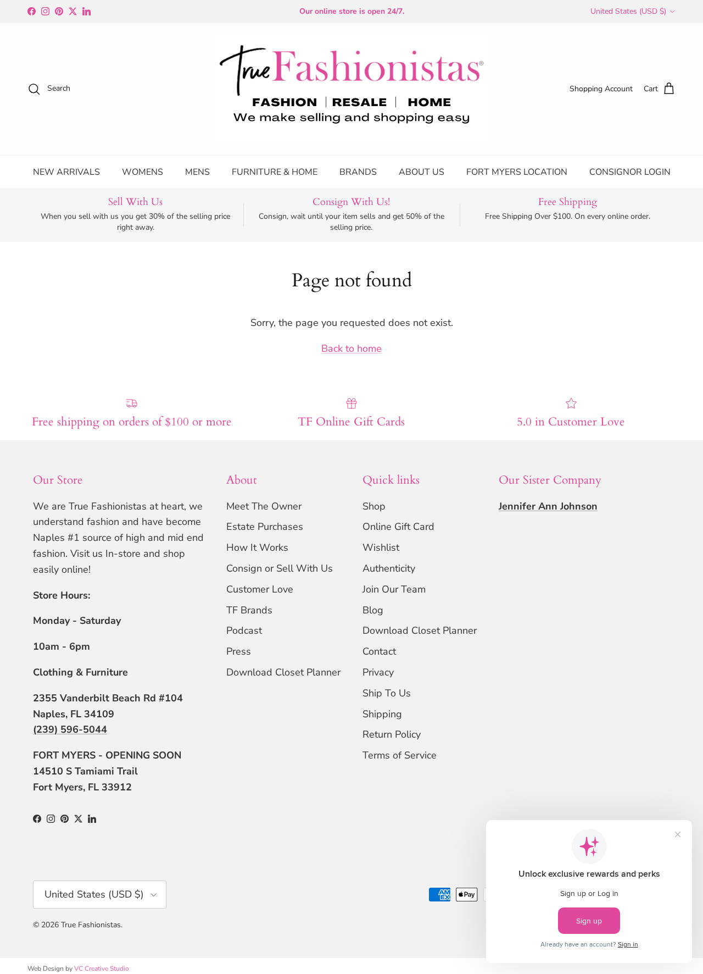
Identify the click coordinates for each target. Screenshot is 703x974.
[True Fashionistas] (351, 89)
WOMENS (142, 172)
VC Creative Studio (101, 968)
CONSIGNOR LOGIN (630, 172)
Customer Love (259, 589)
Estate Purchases (264, 526)
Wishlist (380, 547)
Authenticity (388, 568)
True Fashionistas (91, 925)
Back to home (351, 348)
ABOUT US (421, 172)
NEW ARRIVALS (66, 172)
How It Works (257, 547)
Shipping (382, 714)
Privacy (378, 672)
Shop (374, 506)
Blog (372, 610)
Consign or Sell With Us (279, 568)
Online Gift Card (398, 526)
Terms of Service (399, 755)
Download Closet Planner (283, 672)
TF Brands (249, 610)
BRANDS (358, 172)
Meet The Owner (264, 506)
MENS (197, 172)
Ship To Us (386, 693)
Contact (379, 651)
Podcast (244, 630)
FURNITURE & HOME (274, 172)
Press (238, 651)
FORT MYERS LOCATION (516, 172)
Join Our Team (394, 589)
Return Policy (391, 734)
